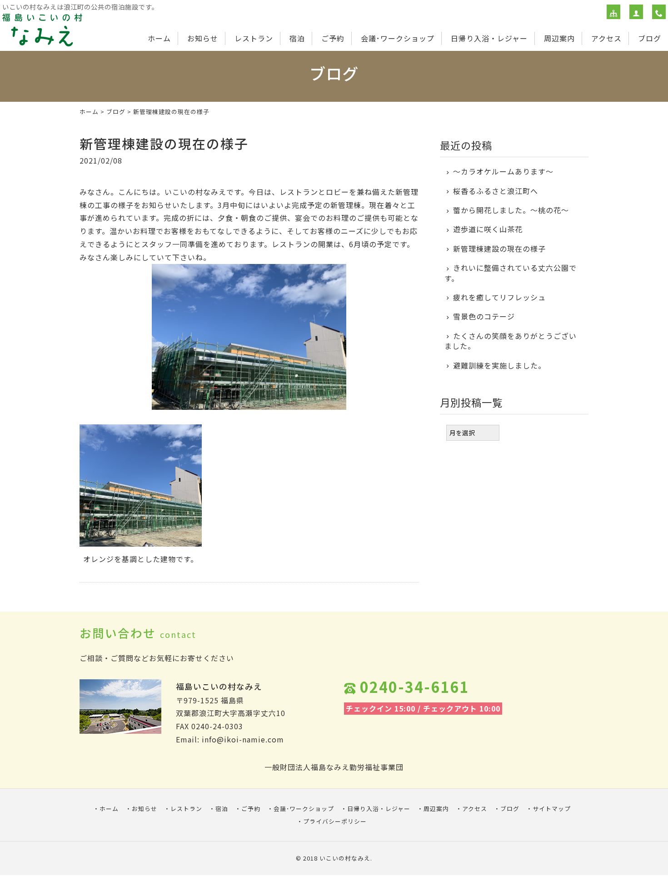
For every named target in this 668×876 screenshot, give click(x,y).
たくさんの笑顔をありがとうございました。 (510, 341)
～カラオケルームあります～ (503, 171)
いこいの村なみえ (344, 858)
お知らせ (202, 38)
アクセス (606, 38)
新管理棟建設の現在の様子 (503, 249)
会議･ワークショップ (397, 38)
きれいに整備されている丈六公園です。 (510, 273)
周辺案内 (559, 38)
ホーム (159, 38)
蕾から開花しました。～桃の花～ (511, 210)
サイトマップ (552, 808)
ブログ (649, 38)
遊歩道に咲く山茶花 (488, 229)
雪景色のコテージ (484, 316)
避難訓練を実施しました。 (499, 365)
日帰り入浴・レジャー (489, 38)
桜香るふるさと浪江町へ (503, 191)
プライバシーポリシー (335, 821)
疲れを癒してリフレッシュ (499, 297)
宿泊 (297, 38)
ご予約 (332, 38)
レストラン (253, 38)
